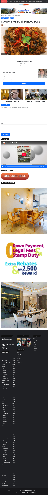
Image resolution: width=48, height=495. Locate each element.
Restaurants (5, 378)
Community (5, 431)
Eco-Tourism (5, 477)
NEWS (3, 427)
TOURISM (4, 475)
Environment (5, 436)
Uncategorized (5, 485)
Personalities (5, 442)
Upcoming (5, 388)
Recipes (7, 18)
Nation (3, 425)
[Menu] (46, 5)
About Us (19, 354)
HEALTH (3, 390)
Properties (5, 358)
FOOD (6, 15)
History (4, 397)
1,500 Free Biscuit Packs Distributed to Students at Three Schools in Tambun (22, 1)
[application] (24, 154)
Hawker (4, 370)
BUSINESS (4, 354)
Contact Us (19, 362)
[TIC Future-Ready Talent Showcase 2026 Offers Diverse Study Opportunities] (24, 345)
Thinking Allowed (6, 462)
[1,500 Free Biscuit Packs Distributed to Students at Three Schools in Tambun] (19, 342)
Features (3, 366)
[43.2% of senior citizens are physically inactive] (19, 339)
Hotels (4, 479)
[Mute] (43, 166)
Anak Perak (5, 429)
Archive (18, 360)
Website (26, 128)
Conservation (5, 432)
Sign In (18, 364)
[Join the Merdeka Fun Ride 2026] (29, 342)
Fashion (4, 415)
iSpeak (4, 456)
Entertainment (5, 413)
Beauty (4, 407)
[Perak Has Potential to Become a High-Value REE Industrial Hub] (19, 345)
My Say (4, 460)
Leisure (4, 419)
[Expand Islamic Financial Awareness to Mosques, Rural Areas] (29, 345)
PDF (2, 466)
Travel (4, 423)
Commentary (5, 448)
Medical (4, 393)
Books (4, 409)
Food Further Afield (5, 380)
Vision (18, 356)
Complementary (6, 392)
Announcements (6, 384)
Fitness (4, 417)
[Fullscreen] (45, 166)
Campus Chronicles (7, 362)
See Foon (4, 25)
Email (2, 128)
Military (4, 440)
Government (5, 438)
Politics (4, 444)
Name (2, 123)
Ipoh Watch (5, 454)
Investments (5, 356)
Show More (23, 83)
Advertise (19, 358)
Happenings (4, 382)
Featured (3, 364)
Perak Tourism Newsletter (8, 481)
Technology (5, 421)
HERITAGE (4, 395)
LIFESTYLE (4, 403)
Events (4, 386)
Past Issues (4, 464)
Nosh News (5, 374)
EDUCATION (4, 360)
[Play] (2, 166)
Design (4, 411)
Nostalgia (5, 399)
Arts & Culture (5, 405)
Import (3, 401)
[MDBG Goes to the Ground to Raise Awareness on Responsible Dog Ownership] (24, 342)
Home (3, 15)
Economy (5, 434)
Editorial (4, 452)
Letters (4, 458)
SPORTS (3, 469)
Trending (12, 18)
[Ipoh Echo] (24, 4)
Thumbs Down (5, 473)
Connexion (5, 450)
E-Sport (4, 471)
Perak (3, 468)
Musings (4, 372)
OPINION (3, 446)
